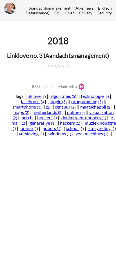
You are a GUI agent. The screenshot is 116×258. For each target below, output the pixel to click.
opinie (29, 128)
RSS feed (39, 86)
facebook (32, 101)
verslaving (31, 133)
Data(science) (37, 12)
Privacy (85, 12)
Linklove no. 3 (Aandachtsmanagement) (58, 55)
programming (87, 101)
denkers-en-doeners (83, 117)
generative (42, 122)
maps (21, 112)
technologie (95, 96)
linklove (35, 96)
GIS (57, 12)
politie (76, 112)
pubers (52, 128)
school (75, 128)
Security (104, 12)
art (27, 117)
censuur (65, 106)
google (57, 101)
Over (69, 12)
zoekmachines (92, 133)
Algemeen (84, 8)
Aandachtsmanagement (49, 8)
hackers (70, 122)
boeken (47, 117)
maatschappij (95, 106)
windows (59, 133)
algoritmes (63, 96)
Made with (68, 86)
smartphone (26, 106)
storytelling (102, 128)
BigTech (105, 8)
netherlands (48, 112)
